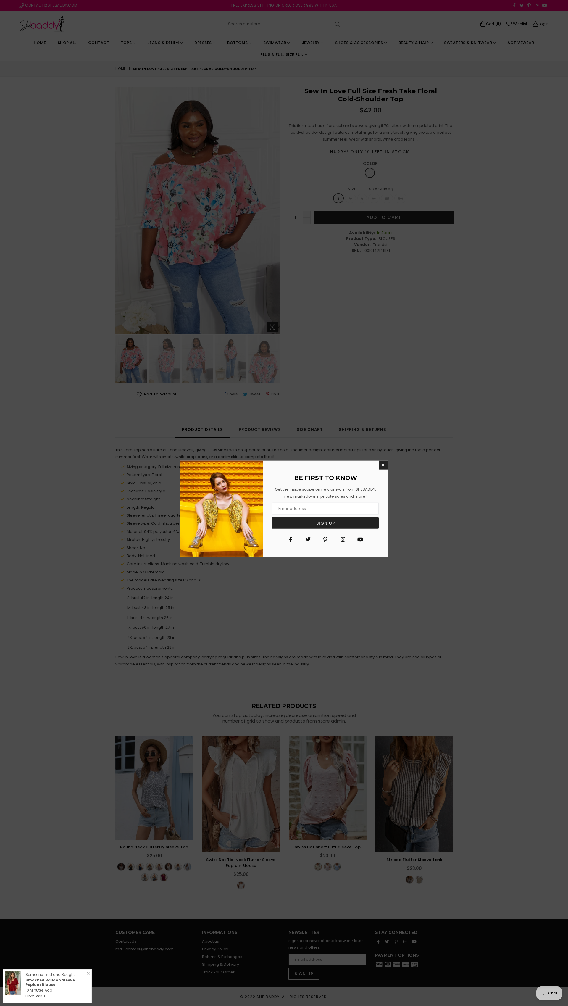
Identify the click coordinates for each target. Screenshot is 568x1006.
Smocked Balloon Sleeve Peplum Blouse (50, 982)
